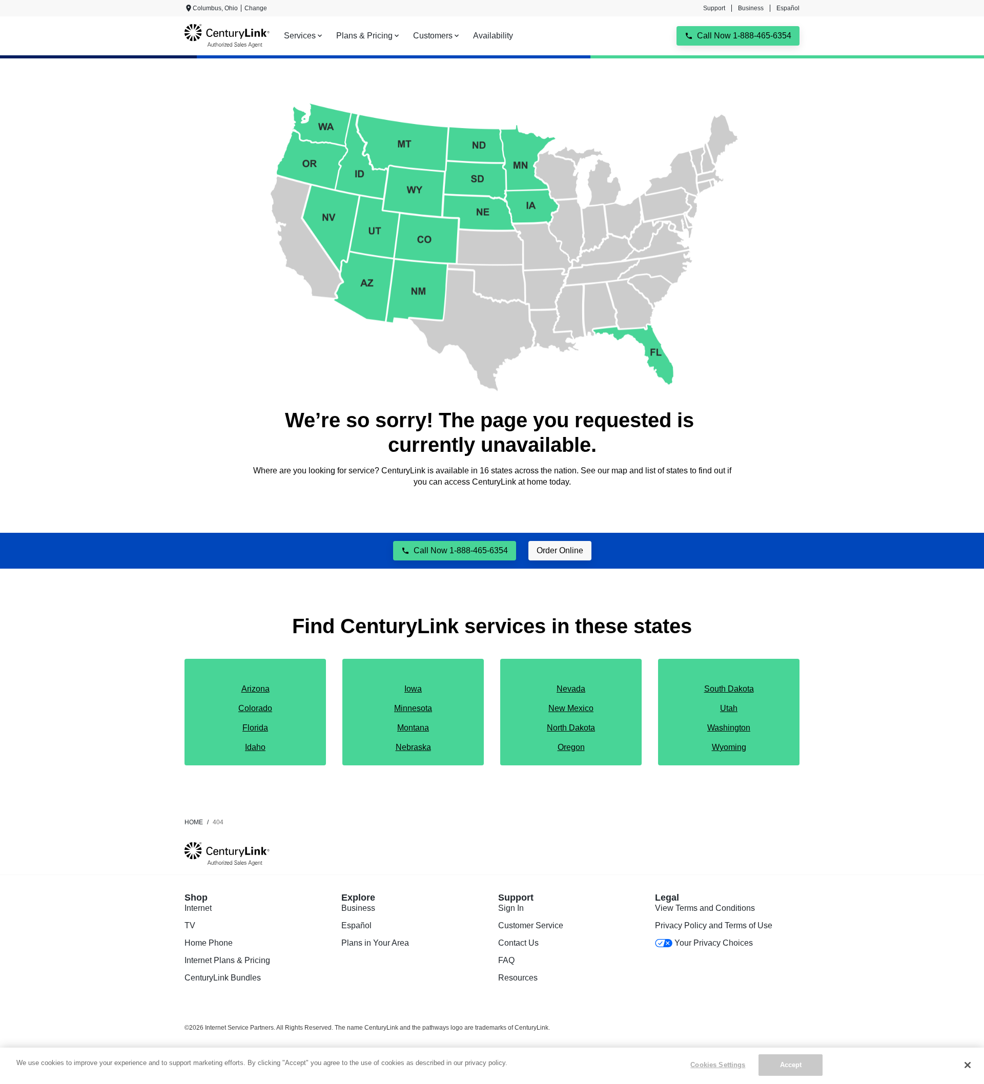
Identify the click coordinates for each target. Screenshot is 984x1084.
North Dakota (571, 727)
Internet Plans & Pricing (227, 960)
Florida (255, 727)
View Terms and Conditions (705, 908)
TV (189, 925)
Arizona (255, 688)
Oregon (571, 747)
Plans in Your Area (375, 943)
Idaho (255, 747)
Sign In (511, 908)
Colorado (255, 708)
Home (193, 822)
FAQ (506, 960)
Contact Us (518, 943)
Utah (728, 708)
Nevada (571, 688)
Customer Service (530, 925)
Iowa (413, 688)
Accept (791, 1065)
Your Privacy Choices (713, 943)
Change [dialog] (255, 8)
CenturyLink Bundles (222, 977)
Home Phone (208, 943)
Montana (413, 727)
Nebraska (413, 747)
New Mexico (570, 708)
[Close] (967, 1065)
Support (714, 8)
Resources (518, 977)
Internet (198, 908)
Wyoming (729, 747)
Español (787, 8)
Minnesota (413, 708)
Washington (728, 727)
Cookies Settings (717, 1065)
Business (751, 8)
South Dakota (729, 688)
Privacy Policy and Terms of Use (713, 925)
